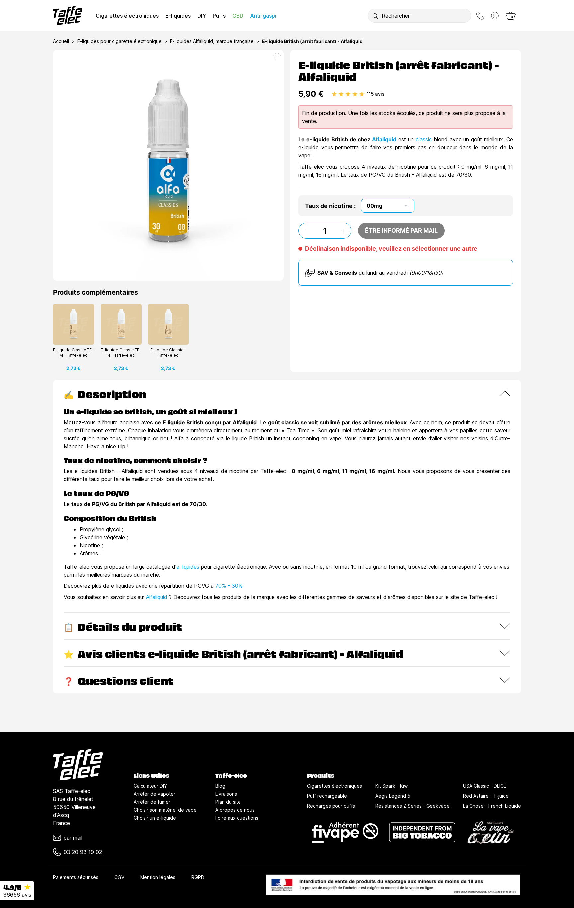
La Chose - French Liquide (492, 806)
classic (425, 139)
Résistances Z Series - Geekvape (412, 806)
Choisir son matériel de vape (165, 810)
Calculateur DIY (150, 786)
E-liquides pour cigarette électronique (119, 41)
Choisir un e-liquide (155, 818)
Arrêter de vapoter (154, 794)
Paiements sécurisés (75, 877)
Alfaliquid (384, 139)
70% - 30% (228, 586)
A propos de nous (235, 810)
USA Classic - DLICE (484, 786)
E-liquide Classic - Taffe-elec (168, 352)
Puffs (219, 15)
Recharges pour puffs (331, 806)
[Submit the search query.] (375, 15)
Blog (220, 786)
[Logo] (67, 15)
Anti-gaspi (263, 15)
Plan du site (228, 802)
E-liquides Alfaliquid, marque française (212, 41)
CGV (119, 877)
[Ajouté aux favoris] (277, 56)
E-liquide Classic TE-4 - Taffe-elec (121, 352)
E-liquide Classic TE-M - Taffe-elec (73, 352)
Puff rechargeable (327, 796)
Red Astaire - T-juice (486, 796)
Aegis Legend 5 (392, 796)
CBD (237, 15)
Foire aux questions (236, 818)
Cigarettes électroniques (127, 15)
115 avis (376, 94)
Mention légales (157, 877)
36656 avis (17, 894)
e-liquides (187, 566)
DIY (201, 15)
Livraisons (226, 794)
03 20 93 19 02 (83, 852)
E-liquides (178, 15)
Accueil (61, 41)
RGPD (197, 877)
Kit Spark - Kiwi (392, 786)
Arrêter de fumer (152, 802)
